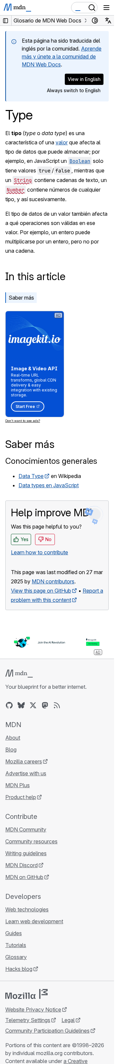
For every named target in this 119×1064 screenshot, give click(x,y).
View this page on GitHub (41, 590)
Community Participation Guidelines (47, 1030)
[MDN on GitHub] (9, 705)
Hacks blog (18, 969)
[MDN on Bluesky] (21, 705)
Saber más (21, 297)
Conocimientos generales (51, 461)
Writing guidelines (26, 853)
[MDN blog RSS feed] (57, 705)
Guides (13, 933)
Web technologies (27, 909)
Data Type (31, 476)
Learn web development (34, 921)
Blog (11, 749)
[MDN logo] (19, 674)
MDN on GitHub (24, 877)
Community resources (31, 841)
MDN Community (25, 829)
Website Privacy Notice (33, 1009)
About (12, 737)
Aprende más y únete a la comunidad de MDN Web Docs (61, 56)
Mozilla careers (23, 761)
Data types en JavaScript (49, 485)
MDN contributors (53, 581)
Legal (68, 1020)
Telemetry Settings (27, 1020)
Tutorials (15, 945)
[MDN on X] (33, 705)
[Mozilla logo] (26, 994)
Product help (20, 797)
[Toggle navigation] (106, 7)
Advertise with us (25, 773)
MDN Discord (21, 865)
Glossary (16, 957)
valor (62, 142)
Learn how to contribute (39, 552)
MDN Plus (17, 785)
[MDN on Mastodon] (45, 705)
